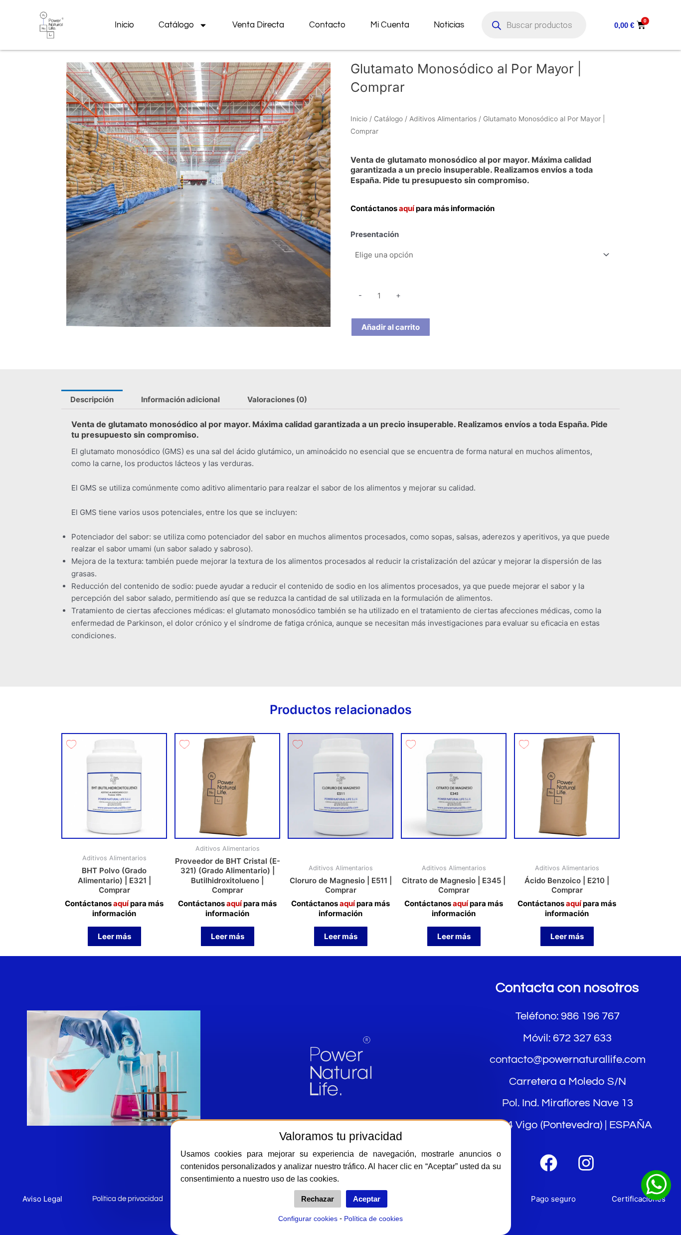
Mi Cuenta (389, 24)
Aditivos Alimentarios (443, 119)
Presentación (374, 234)
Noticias (449, 24)
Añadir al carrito (390, 327)
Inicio (124, 24)
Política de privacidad (127, 1199)
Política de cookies (373, 1219)
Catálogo (176, 24)
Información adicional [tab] (180, 399)
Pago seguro (553, 1199)
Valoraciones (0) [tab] (277, 399)
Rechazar (317, 1199)
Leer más (114, 936)
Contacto (327, 24)
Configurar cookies (308, 1219)
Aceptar (366, 1199)
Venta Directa (258, 24)
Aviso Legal (42, 1199)
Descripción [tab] (92, 399)
